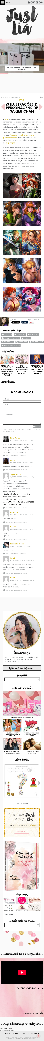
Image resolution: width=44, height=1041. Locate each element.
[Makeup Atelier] (22, 908)
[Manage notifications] (38, 1036)
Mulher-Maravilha (11, 338)
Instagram (32, 2)
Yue (6, 119)
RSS (42, 2)
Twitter (37, 2)
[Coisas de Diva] (22, 900)
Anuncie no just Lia (21, 668)
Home (7, 1034)
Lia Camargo (17, 1038)
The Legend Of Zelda (12, 345)
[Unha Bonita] (34, 908)
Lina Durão (15, 438)
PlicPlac (33, 1038)
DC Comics (8, 334)
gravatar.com (8, 431)
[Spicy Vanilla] (34, 900)
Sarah (12, 558)
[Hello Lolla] (9, 908)
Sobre (15, 1034)
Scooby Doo (22, 342)
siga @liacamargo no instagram (22, 1024)
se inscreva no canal (31, 1013)
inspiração (10, 143)
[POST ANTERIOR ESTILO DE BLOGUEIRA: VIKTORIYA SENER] (3, 107)
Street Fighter (37, 342)
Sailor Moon (8, 342)
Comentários (35, 320)
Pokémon (27, 338)
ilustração (21, 334)
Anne (12, 460)
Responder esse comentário (16, 455)
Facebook (34, 2)
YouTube (29, 2)
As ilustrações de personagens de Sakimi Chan (22, 108)
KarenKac (14, 512)
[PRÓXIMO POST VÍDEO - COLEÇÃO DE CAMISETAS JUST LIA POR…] (41, 107)
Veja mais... (8, 914)
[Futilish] (9, 900)
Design (22, 100)
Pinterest (40, 2)
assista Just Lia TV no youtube (22, 954)
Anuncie (35, 1034)
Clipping (24, 1034)
